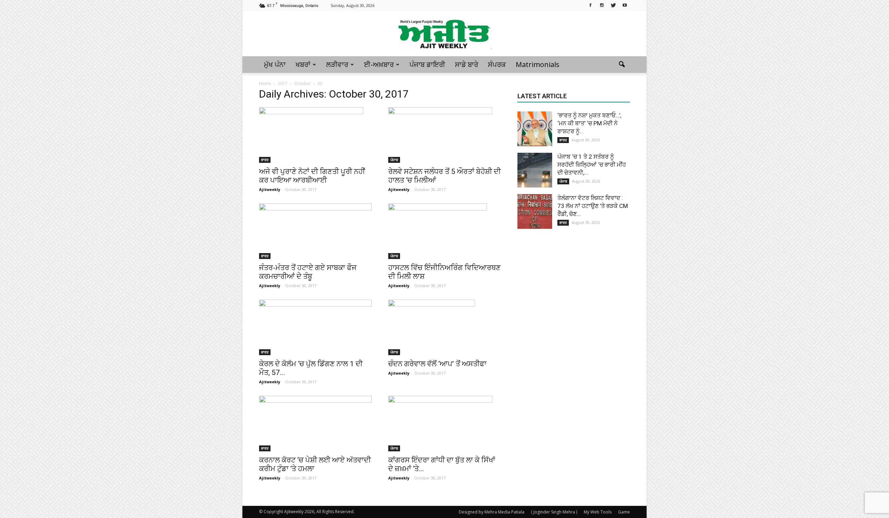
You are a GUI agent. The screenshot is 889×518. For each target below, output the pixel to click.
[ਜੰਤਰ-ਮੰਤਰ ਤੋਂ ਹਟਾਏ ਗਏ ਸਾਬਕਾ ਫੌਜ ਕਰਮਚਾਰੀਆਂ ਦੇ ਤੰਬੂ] (315, 231)
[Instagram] (602, 5)
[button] (621, 64)
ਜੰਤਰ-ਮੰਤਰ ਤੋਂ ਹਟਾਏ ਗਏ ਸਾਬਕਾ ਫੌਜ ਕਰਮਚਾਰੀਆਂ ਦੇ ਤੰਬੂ (308, 272)
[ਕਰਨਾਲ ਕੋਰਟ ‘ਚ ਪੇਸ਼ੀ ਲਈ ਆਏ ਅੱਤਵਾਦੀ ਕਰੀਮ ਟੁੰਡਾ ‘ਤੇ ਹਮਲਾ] (315, 423)
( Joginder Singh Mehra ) (554, 512)
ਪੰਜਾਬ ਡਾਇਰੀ (427, 64)
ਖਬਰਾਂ (303, 64)
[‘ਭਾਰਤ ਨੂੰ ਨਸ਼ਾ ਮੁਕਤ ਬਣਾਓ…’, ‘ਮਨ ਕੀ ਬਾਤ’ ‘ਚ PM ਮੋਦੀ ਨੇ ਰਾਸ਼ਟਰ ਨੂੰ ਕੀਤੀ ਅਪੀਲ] (534, 128)
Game (624, 512)
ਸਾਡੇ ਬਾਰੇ (466, 64)
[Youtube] (625, 5)
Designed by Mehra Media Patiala (491, 512)
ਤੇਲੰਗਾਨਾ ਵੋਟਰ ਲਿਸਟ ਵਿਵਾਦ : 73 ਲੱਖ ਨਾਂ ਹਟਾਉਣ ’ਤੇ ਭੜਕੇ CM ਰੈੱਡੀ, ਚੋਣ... (592, 205)
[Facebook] (590, 5)
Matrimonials (537, 64)
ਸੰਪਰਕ (497, 64)
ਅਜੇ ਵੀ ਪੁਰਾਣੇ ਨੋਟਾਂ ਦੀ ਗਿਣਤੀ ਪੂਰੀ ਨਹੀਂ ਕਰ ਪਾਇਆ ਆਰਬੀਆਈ (312, 175)
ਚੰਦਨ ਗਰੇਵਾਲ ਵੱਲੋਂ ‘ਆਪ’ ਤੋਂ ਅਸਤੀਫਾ (437, 364)
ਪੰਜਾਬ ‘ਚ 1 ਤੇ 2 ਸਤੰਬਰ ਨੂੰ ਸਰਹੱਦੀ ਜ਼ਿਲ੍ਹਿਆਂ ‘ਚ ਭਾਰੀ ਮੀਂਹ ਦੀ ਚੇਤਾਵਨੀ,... (591, 164)
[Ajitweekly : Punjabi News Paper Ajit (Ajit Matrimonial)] (444, 34)
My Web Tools (598, 512)
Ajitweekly (269, 189)
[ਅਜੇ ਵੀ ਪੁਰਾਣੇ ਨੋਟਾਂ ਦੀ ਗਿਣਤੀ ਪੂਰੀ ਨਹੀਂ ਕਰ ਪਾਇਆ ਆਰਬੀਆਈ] (315, 135)
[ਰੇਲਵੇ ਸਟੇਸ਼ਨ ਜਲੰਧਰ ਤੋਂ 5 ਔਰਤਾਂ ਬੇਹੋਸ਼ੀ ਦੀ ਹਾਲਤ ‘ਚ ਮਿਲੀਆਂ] (444, 135)
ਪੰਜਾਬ (394, 159)
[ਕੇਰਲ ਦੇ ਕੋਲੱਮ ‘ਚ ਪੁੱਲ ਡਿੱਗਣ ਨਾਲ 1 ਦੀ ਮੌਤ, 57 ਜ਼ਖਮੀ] (315, 327)
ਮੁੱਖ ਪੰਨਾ (275, 64)
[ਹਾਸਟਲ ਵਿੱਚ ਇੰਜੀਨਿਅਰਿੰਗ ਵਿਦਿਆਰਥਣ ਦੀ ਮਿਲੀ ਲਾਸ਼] (444, 231)
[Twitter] (613, 5)
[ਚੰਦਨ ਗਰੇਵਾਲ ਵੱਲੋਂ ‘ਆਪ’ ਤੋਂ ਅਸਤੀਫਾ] (444, 327)
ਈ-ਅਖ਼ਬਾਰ (379, 64)
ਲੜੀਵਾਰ (337, 64)
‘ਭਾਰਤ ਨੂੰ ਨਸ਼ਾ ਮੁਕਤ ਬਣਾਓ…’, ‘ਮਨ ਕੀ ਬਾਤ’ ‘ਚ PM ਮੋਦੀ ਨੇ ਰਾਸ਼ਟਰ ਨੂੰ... (589, 123)
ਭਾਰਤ (264, 159)
